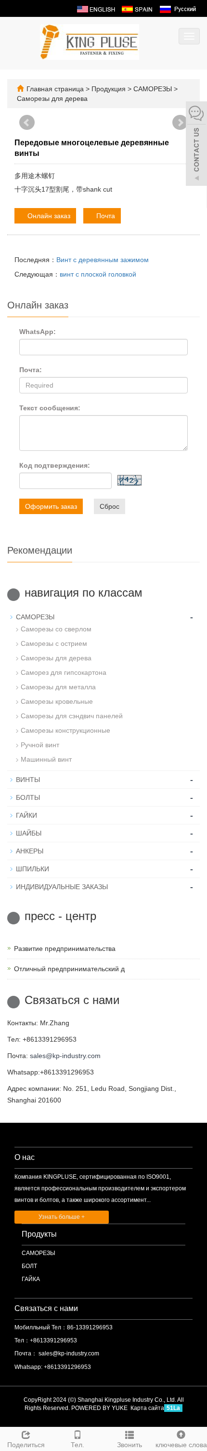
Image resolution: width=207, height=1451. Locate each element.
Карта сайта (147, 1408)
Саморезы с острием (54, 643)
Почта (104, 216)
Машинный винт (46, 759)
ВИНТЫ (28, 779)
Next (180, 122)
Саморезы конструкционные (65, 730)
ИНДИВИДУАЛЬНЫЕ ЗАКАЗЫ (62, 887)
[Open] (196, 144)
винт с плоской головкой (98, 274)
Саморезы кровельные (57, 701)
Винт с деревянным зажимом (102, 260)
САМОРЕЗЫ (152, 89)
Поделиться (26, 1445)
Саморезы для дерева (52, 98)
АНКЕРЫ (29, 851)
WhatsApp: (37, 331)
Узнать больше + (62, 1217)
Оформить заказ (51, 506)
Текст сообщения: (49, 408)
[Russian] (177, 8)
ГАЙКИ (26, 815)
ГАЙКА (31, 1279)
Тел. (77, 1445)
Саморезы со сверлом (56, 629)
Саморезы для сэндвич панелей (72, 716)
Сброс (109, 506)
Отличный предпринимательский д (69, 969)
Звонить (129, 1445)
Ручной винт (40, 745)
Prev (27, 122)
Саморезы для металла (58, 687)
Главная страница (55, 89)
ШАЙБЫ (28, 833)
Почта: (30, 370)
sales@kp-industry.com (65, 1056)
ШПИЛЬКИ (32, 869)
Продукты (39, 1234)
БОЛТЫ (28, 797)
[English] (96, 8)
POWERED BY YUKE (100, 1408)
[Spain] (136, 8)
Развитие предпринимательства (65, 948)
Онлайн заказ (48, 216)
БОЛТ (29, 1266)
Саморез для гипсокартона (63, 672)
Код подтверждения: (54, 465)
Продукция (109, 89)
